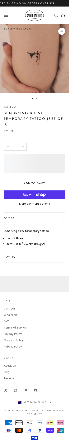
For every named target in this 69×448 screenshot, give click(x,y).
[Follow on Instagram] (16, 390)
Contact (9, 308)
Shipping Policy (14, 340)
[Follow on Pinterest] (26, 390)
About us (10, 366)
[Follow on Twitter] (6, 390)
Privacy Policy (13, 334)
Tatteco (10, 107)
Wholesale (11, 315)
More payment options (34, 204)
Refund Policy (13, 346)
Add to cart (34, 183)
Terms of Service (15, 327)
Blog (6, 372)
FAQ (6, 321)
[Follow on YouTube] (36, 390)
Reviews (9, 378)
